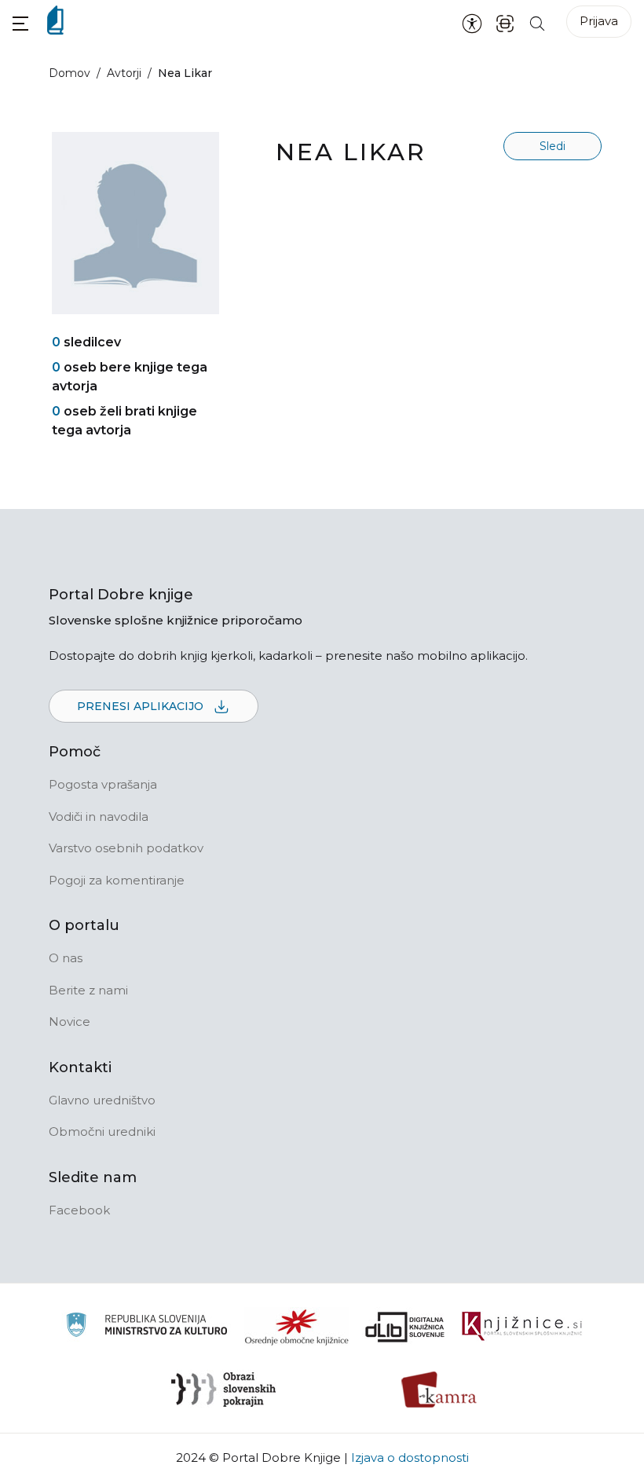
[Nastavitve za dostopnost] (472, 22)
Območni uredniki (102, 1131)
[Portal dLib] (405, 1326)
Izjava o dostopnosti (410, 1457)
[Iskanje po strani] (537, 22)
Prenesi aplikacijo (142, 706)
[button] (20, 23)
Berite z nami (88, 990)
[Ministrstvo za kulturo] (146, 1327)
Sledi (552, 146)
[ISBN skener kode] (505, 22)
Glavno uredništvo (102, 1100)
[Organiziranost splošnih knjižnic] (296, 1326)
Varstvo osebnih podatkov (126, 847)
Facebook (79, 1210)
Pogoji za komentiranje (117, 880)
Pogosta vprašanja (103, 784)
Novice (69, 1021)
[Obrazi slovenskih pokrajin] (223, 1389)
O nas (65, 957)
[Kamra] (439, 1389)
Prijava (599, 20)
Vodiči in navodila (98, 816)
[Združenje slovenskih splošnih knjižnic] (522, 1326)
